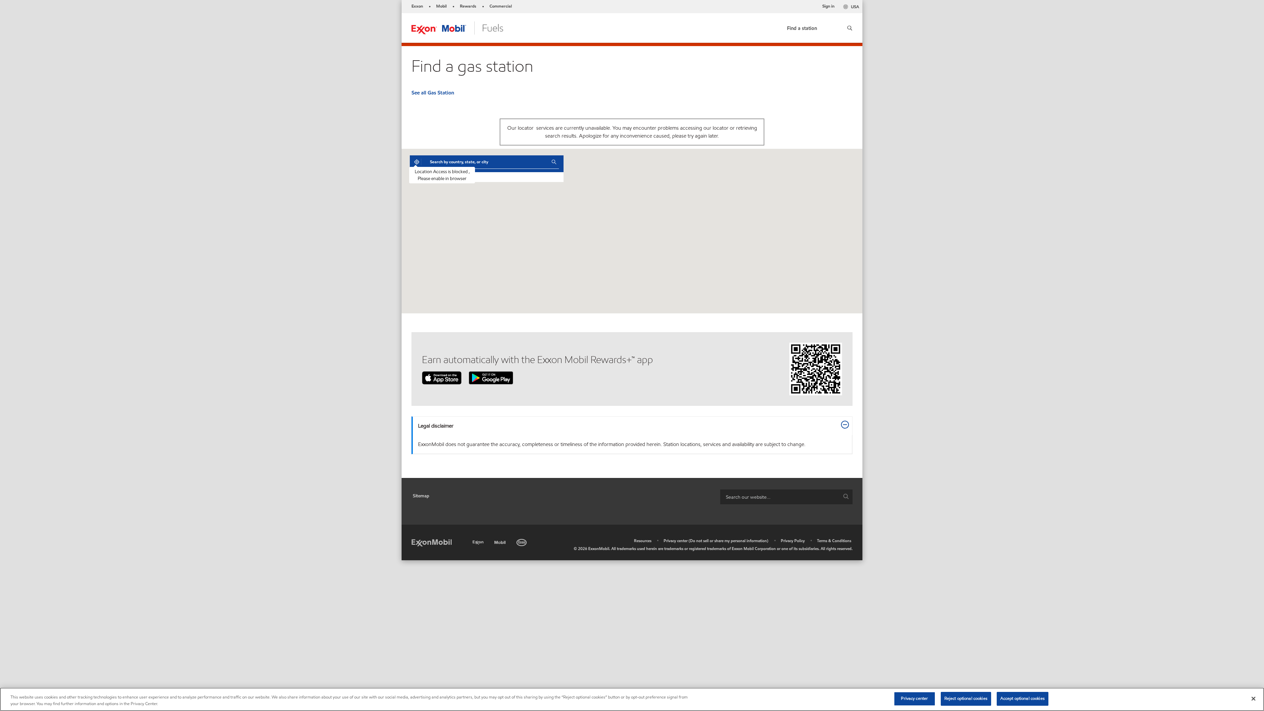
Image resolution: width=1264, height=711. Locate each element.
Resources (642, 540)
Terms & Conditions (834, 540)
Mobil (441, 6)
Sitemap (421, 496)
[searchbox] (779, 496)
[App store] (441, 377)
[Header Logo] (457, 27)
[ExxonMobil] (431, 542)
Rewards (468, 6)
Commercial (500, 6)
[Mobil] (500, 541)
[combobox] (486, 162)
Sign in (828, 6)
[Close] (1253, 698)
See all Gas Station (432, 92)
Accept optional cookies (1022, 698)
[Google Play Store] (491, 377)
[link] (802, 26)
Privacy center (914, 698)
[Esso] (522, 541)
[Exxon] (479, 541)
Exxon (417, 6)
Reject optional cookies (966, 698)
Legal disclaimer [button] (436, 425)
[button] (847, 28)
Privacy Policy (793, 540)
